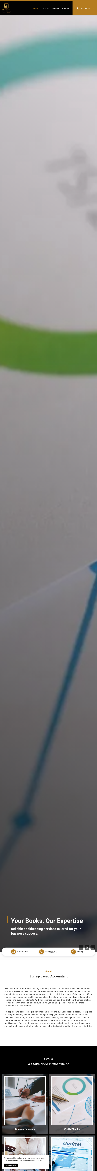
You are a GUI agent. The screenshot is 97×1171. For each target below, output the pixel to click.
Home (35, 8)
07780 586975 (51, 952)
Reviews (55, 8)
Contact (65, 8)
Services (45, 8)
